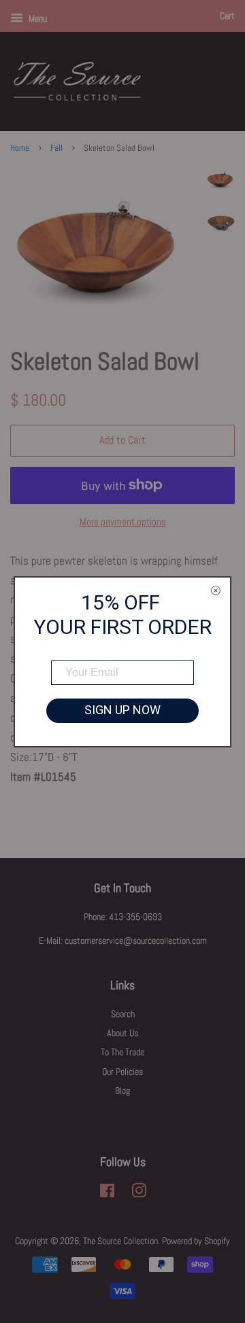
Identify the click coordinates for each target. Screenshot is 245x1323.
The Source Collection (120, 1241)
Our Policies (122, 1071)
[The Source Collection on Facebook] (107, 1193)
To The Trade (122, 1052)
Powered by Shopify (196, 1241)
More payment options (123, 521)
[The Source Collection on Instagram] (138, 1193)
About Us (122, 1033)
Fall (56, 148)
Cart (227, 16)
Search (123, 1014)
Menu (37, 18)
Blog (122, 1090)
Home (19, 148)
